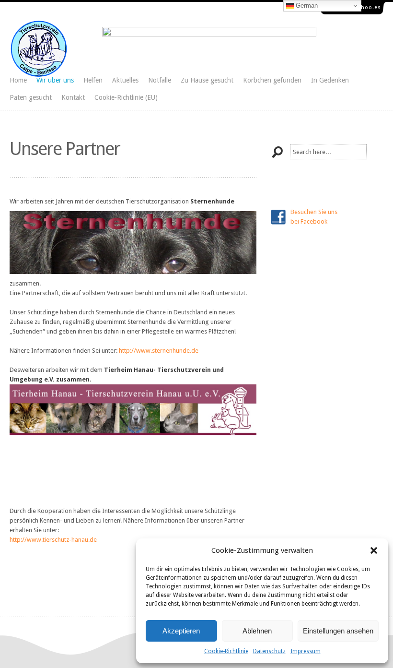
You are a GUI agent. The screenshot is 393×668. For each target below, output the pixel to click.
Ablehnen (257, 631)
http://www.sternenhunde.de (158, 350)
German (306, 5)
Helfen (93, 80)
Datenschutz (269, 651)
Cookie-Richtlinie (226, 651)
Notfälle (159, 80)
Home (18, 80)
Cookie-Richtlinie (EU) (126, 97)
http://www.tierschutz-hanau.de (53, 539)
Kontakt (73, 97)
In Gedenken (330, 80)
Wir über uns (55, 80)
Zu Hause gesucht (207, 80)
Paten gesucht (31, 97)
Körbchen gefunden (272, 80)
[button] (374, 550)
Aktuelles (125, 80)
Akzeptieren (181, 631)
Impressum (305, 651)
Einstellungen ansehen (338, 631)
